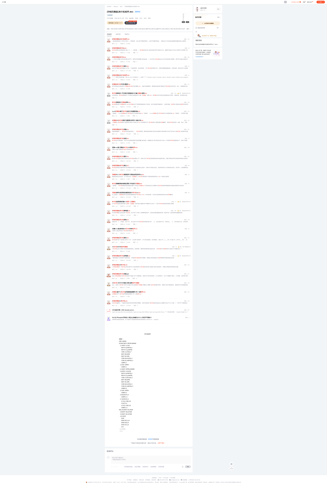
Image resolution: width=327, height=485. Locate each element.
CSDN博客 (172, 477)
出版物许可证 (211, 482)
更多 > (218, 17)
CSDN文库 (165, 477)
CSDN (159, 477)
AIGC (145, 18)
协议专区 (153, 480)
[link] (109, 6)
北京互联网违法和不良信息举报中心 (146, 482)
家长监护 (157, 482)
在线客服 (184, 480)
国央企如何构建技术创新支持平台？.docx (207, 44)
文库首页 (109, 6)
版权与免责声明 (198, 482)
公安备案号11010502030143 (94, 482)
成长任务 (309, 2)
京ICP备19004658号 (107, 482)
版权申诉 (137, 11)
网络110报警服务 (164, 482)
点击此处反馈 (199, 56)
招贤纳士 (135, 480)
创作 (321, 2)
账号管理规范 (191, 482)
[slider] (115, 467)
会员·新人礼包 (295, 2)
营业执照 (218, 482)
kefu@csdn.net (175, 480)
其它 (121, 6)
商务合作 (141, 480)
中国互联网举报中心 (173, 482)
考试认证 (116, 6)
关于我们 (129, 480)
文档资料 (110, 15)
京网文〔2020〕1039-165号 (119, 482)
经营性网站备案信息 (132, 482)
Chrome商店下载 (183, 482)
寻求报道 (147, 480)
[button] (188, 29)
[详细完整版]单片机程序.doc (120, 11)
